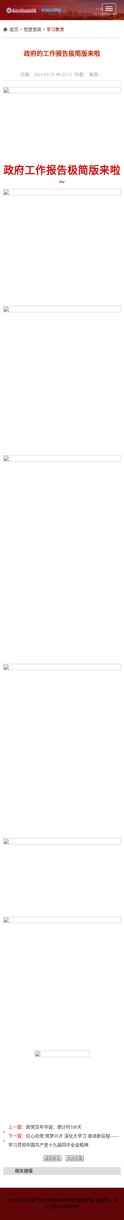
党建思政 (32, 29)
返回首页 (52, 1158)
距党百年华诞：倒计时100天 (54, 1127)
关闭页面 (74, 1158)
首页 (14, 29)
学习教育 (55, 29)
